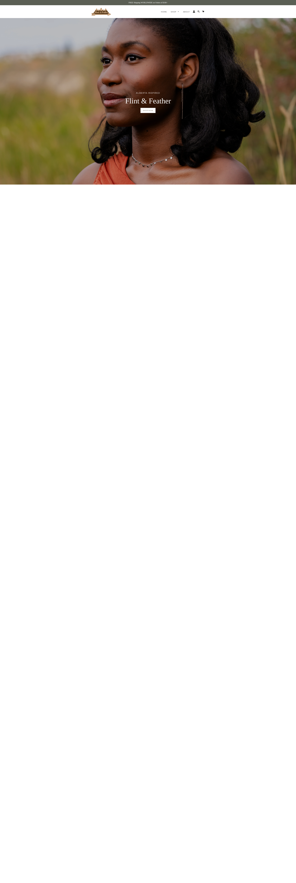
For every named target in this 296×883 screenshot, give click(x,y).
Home (164, 12)
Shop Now (148, 110)
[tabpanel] (148, 101)
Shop (174, 12)
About (186, 12)
